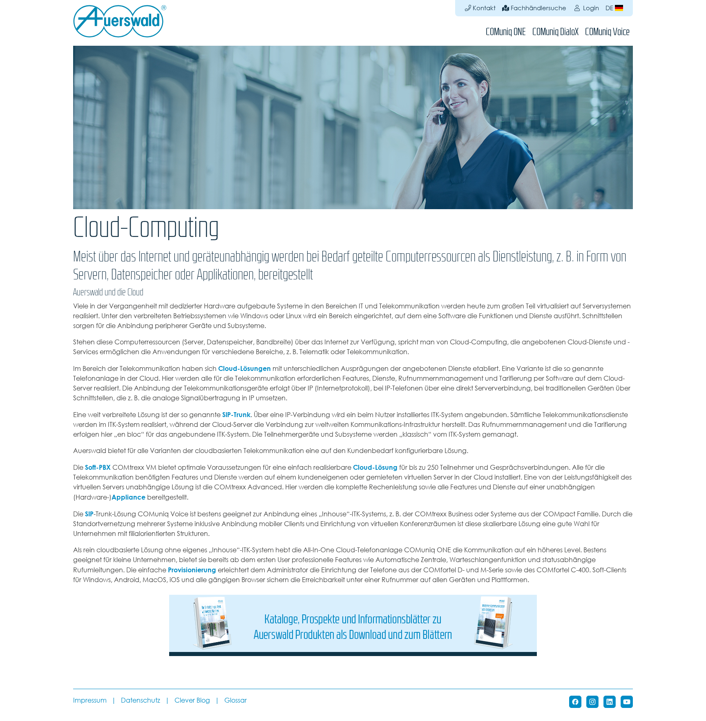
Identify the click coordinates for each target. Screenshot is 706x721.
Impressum (90, 700)
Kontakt (483, 8)
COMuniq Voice (607, 32)
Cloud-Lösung (375, 467)
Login (590, 8)
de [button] (610, 8)
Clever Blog (192, 700)
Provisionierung (192, 570)
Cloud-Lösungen (244, 368)
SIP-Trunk (236, 415)
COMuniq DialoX (555, 32)
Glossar (235, 700)
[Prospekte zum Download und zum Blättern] (353, 624)
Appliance (128, 497)
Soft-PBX (98, 467)
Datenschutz (140, 700)
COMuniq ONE (506, 32)
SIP (89, 514)
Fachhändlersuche (537, 8)
